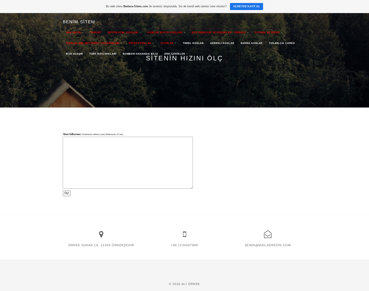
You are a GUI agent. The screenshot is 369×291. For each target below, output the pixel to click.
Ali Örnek (191, 284)
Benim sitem (79, 21)
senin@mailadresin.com (268, 245)
